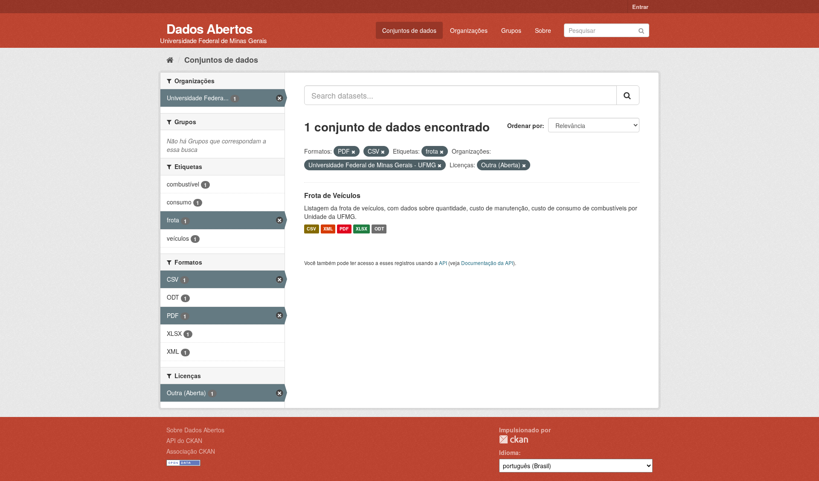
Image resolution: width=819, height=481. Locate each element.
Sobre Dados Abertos (195, 430)
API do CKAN (184, 440)
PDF (344, 229)
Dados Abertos (209, 28)
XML (328, 229)
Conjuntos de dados (409, 30)
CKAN (513, 439)
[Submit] (641, 29)
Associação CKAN (190, 451)
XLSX (361, 229)
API (443, 262)
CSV (311, 229)
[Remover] (353, 151)
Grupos (511, 30)
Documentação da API (487, 262)
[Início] (170, 59)
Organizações (469, 30)
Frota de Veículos (332, 195)
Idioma (509, 452)
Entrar (640, 7)
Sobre (543, 30)
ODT (379, 229)
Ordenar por (524, 125)
